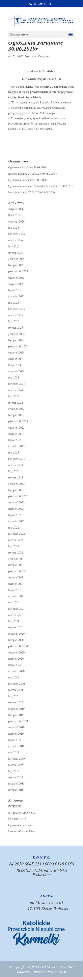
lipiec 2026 (14, 215)
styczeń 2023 (15, 477)
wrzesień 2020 (16, 652)
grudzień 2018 (16, 783)
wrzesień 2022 (16, 502)
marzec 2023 (15, 465)
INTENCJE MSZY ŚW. (22, 813)
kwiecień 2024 (16, 384)
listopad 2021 (16, 565)
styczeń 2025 (15, 327)
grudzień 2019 (16, 708)
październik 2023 (18, 421)
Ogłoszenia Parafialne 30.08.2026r (28, 167)
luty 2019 (13, 771)
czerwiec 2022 (16, 521)
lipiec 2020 (14, 665)
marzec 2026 (15, 240)
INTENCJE (15, 806)
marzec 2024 (15, 390)
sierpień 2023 (16, 434)
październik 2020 (18, 646)
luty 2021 (13, 621)
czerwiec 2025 (16, 296)
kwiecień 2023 (16, 459)
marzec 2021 (15, 615)
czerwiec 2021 (16, 596)
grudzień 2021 (16, 559)
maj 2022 (13, 527)
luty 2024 (13, 396)
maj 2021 (13, 602)
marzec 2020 (15, 690)
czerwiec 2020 (16, 671)
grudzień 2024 (16, 334)
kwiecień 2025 (16, 309)
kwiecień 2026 (16, 234)
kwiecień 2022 (16, 533)
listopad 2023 (16, 415)
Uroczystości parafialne (21, 831)
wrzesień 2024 (16, 352)
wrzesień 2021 (16, 577)
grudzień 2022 (16, 484)
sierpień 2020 (16, 658)
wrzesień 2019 (16, 727)
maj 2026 (13, 227)
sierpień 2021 (16, 584)
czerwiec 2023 (16, 446)
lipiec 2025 (14, 290)
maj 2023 (13, 452)
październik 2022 (18, 496)
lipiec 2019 (14, 740)
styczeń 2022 (15, 552)
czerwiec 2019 (16, 746)
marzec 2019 (15, 765)
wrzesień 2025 (16, 277)
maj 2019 (13, 752)
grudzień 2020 (16, 633)
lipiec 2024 (14, 365)
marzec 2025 (15, 315)
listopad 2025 (16, 265)
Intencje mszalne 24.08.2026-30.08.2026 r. (32, 173)
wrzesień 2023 (16, 427)
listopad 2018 (16, 790)
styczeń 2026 (15, 253)
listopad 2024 (16, 340)
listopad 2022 (16, 490)
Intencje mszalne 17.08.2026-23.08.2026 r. (32, 192)
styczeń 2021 (15, 627)
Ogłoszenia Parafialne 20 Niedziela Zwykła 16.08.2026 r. (41, 186)
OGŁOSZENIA (17, 819)
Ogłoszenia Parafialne (37, 56)
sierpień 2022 (16, 509)
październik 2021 (18, 571)
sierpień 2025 (16, 284)
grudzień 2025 (16, 259)
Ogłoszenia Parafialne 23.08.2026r (28, 180)
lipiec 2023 (14, 440)
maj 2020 (13, 677)
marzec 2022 (15, 540)
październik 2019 (18, 721)
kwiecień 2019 (16, 758)
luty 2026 (13, 246)
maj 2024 (13, 377)
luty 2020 (13, 696)
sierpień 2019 (16, 733)
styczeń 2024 (15, 402)
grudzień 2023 (16, 409)
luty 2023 (13, 471)
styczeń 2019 (15, 777)
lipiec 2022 (14, 515)
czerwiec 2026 (16, 221)
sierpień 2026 (16, 209)
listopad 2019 (16, 715)
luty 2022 (13, 546)
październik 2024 (18, 346)
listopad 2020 (16, 640)
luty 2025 (13, 321)
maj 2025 (13, 302)
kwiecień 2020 (16, 684)
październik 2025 (18, 271)
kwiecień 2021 (16, 608)
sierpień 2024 (16, 359)
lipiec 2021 (14, 590)
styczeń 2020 (15, 702)
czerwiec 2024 (16, 371)
